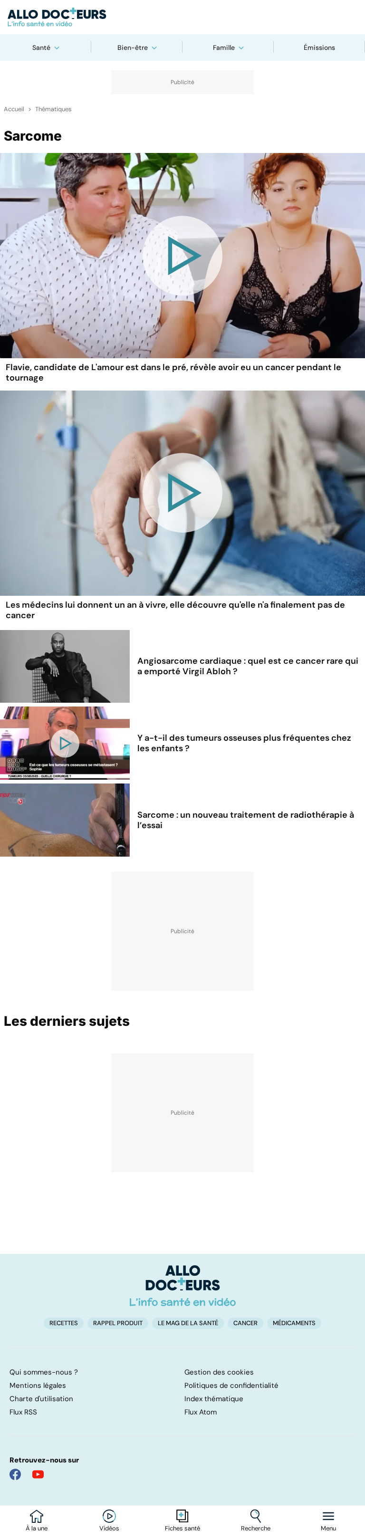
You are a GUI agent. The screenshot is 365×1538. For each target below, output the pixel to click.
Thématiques (53, 109)
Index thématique (213, 1399)
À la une (37, 1528)
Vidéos (109, 1528)
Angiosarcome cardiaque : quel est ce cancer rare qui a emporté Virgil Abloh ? (247, 666)
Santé (41, 47)
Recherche (255, 1528)
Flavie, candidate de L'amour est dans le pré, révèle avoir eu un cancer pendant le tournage (173, 372)
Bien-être (132, 47)
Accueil (14, 109)
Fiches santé (182, 1528)
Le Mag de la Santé (188, 1323)
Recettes (63, 1323)
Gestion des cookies (219, 1372)
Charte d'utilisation (41, 1399)
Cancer (245, 1323)
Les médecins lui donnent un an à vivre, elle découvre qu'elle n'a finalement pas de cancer (175, 610)
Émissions (319, 47)
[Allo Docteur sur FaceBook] (15, 1474)
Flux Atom (200, 1412)
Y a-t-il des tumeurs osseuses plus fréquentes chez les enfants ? (244, 743)
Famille (224, 47)
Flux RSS (23, 1412)
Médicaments (294, 1323)
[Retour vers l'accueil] (182, 17)
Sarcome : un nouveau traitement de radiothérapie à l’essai (245, 820)
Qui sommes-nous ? (44, 1372)
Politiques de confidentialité (231, 1385)
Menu (328, 1528)
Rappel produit (118, 1323)
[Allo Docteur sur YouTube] (38, 1474)
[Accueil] (183, 1285)
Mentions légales (38, 1385)
